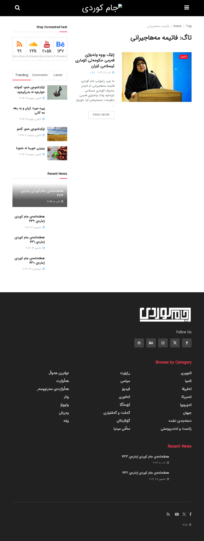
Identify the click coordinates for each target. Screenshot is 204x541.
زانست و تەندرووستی (176, 428)
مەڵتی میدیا (122, 428)
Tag (189, 26)
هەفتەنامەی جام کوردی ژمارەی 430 (30, 260)
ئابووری (186, 373)
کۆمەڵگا (125, 405)
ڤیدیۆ (126, 389)
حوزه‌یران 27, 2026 (32, 269)
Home (177, 26)
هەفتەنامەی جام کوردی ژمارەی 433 (42, 193)
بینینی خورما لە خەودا (30, 148)
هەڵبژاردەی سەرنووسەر (53, 389)
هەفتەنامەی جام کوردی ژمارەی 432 (30, 219)
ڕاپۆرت (125, 373)
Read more (101, 115)
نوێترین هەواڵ (59, 373)
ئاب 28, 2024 (104, 73)
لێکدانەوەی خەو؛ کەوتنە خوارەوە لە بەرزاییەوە (29, 89)
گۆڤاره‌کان (123, 420)
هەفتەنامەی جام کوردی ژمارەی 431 (30, 240)
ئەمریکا (187, 397)
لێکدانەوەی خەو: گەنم (31, 129)
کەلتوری (124, 397)
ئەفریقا (187, 389)
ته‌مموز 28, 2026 (33, 227)
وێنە (66, 420)
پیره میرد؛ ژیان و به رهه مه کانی (29, 110)
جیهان (187, 413)
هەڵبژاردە (62, 381)
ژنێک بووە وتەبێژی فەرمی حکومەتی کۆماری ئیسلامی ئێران (94, 60)
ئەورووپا (186, 405)
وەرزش (64, 413)
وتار (66, 397)
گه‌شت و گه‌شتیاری (116, 413)
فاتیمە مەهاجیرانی (158, 26)
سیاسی (125, 381)
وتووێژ (64, 405)
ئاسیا (183, 57)
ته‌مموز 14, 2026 (34, 248)
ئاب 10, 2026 (54, 202)
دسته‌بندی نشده (180, 420)
